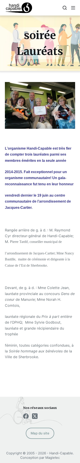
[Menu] (73, 8)
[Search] (65, 8)
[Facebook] (26, 416)
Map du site (40, 433)
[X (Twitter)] (35, 416)
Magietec (52, 457)
